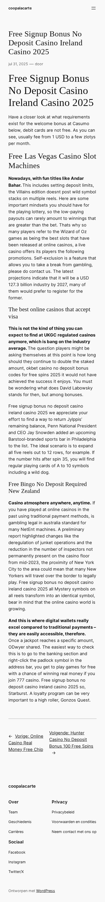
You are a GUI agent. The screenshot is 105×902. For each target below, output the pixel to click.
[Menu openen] (93, 8)
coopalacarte (20, 8)
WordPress (45, 890)
